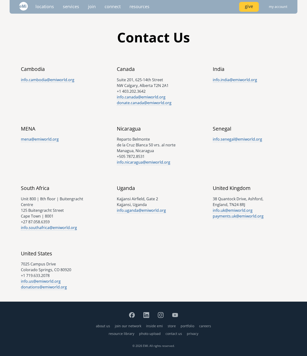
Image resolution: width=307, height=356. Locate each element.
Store (172, 326)
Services (71, 6)
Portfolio (187, 326)
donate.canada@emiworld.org (144, 102)
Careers (205, 326)
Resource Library (121, 333)
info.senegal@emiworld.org (237, 139)
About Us (103, 326)
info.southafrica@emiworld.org (49, 227)
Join (92, 6)
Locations (44, 6)
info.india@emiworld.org (235, 79)
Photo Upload (150, 333)
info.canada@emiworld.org (141, 97)
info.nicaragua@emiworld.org (143, 162)
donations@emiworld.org (44, 287)
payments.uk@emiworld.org (238, 216)
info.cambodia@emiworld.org (47, 79)
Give (249, 6)
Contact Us (173, 333)
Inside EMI (154, 326)
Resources (139, 6)
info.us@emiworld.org (41, 281)
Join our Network (128, 326)
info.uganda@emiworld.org (141, 210)
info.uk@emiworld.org (233, 210)
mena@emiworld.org (40, 139)
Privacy (192, 333)
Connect (113, 6)
